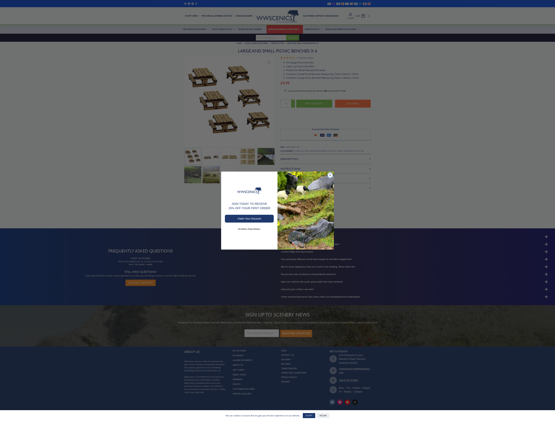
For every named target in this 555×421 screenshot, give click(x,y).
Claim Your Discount (249, 218)
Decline (323, 415)
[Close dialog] (330, 175)
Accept (309, 415)
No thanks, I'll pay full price (249, 229)
